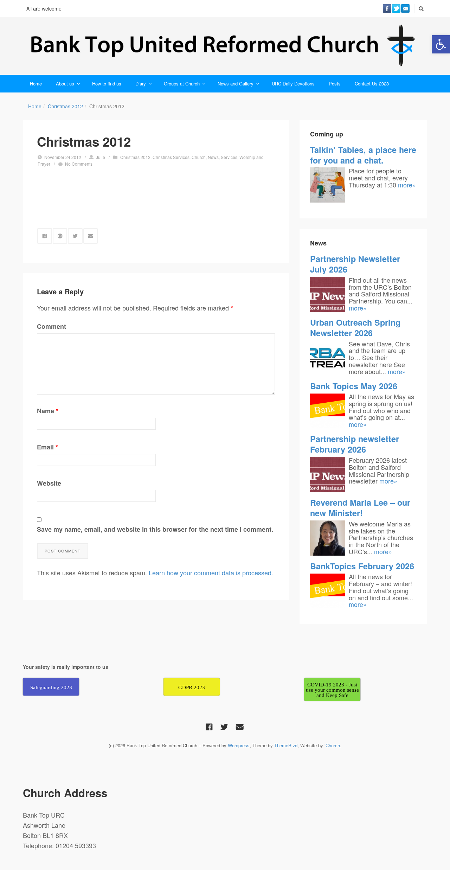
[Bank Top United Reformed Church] (225, 46)
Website (49, 483)
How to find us (106, 83)
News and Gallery (235, 83)
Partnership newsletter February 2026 (354, 444)
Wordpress (239, 745)
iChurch (332, 745)
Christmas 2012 (65, 106)
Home (36, 83)
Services (229, 157)
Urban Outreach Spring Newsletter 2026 (355, 327)
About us (65, 83)
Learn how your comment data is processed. (211, 572)
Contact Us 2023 (372, 83)
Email (47, 447)
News (213, 157)
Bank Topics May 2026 (353, 386)
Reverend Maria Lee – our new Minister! (360, 508)
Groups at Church (182, 83)
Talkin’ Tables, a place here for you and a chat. (363, 155)
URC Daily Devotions (293, 83)
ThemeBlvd (285, 745)
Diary (140, 83)
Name (47, 410)
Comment (51, 326)
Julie (100, 157)
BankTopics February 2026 (362, 566)
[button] (441, 44)
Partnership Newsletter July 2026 (355, 264)
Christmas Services (171, 157)
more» (407, 184)
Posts (335, 83)
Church (199, 157)
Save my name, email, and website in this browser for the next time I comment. (155, 529)
